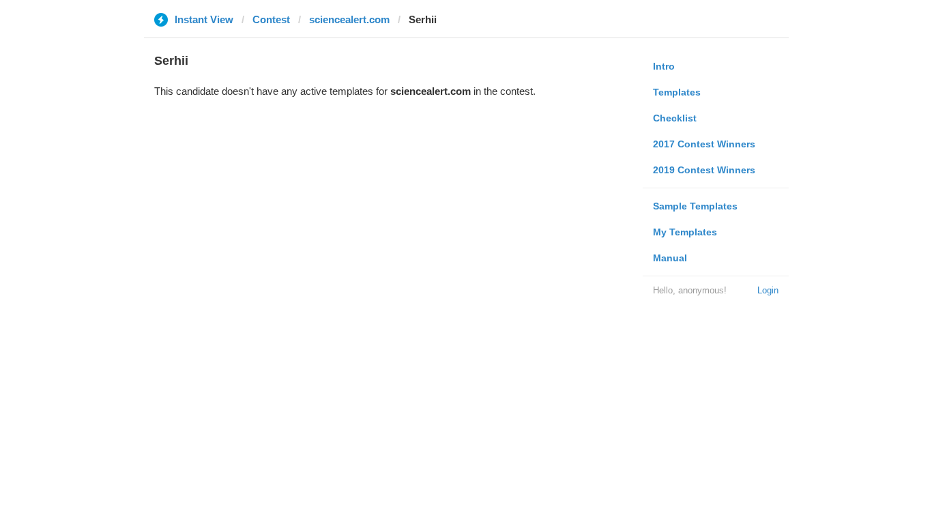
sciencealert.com (349, 19)
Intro (664, 66)
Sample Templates (695, 206)
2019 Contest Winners (704, 169)
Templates (677, 92)
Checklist (675, 118)
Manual (670, 257)
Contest (271, 19)
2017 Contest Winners (704, 144)
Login (767, 290)
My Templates (685, 232)
